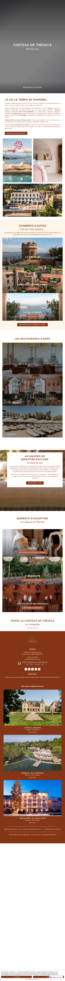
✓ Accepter (17, 977)
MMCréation (53, 834)
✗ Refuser (48, 977)
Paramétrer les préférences (32, 979)
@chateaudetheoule (32, 627)
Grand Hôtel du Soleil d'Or (33, 818)
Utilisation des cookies (52, 829)
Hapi (42, 834)
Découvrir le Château (32, 87)
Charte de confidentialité (32, 829)
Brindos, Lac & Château (32, 773)
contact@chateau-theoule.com (32, 659)
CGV (19, 829)
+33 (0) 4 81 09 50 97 (32, 657)
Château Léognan (32, 728)
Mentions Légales (10, 829)
